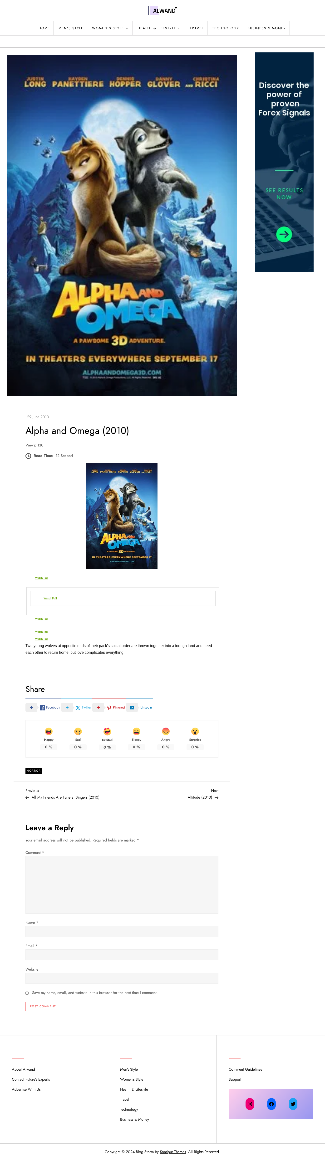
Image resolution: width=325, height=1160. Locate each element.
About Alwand (23, 1069)
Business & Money (267, 28)
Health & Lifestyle (157, 28)
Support (235, 1079)
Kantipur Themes (173, 1152)
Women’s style (108, 28)
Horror (34, 771)
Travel (197, 28)
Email (31, 946)
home (44, 28)
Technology (225, 28)
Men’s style (71, 28)
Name (31, 922)
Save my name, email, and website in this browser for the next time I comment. (95, 992)
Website (31, 969)
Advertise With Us (26, 1089)
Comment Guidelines (245, 1069)
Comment (34, 852)
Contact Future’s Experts (31, 1079)
